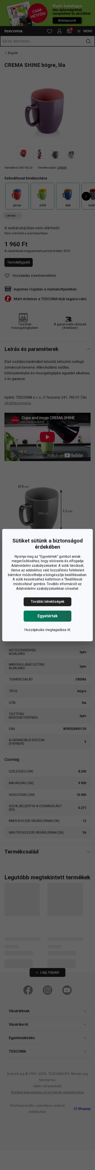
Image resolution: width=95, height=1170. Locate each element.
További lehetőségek (47, 601)
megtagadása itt (57, 630)
